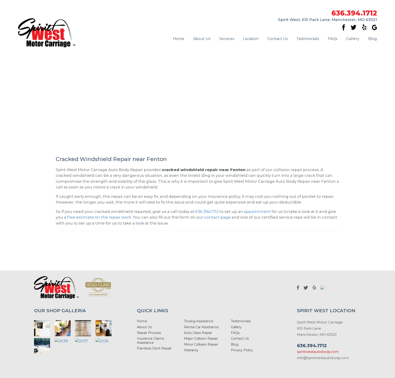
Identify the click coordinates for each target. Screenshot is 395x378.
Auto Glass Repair (198, 333)
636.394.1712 (354, 13)
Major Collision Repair (201, 338)
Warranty (191, 350)
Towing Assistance (198, 321)
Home (178, 39)
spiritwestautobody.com (318, 351)
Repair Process (149, 333)
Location (251, 39)
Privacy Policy (242, 350)
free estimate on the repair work (99, 217)
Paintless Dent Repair (154, 348)
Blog (372, 39)
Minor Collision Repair (201, 344)
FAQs (332, 39)
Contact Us (277, 39)
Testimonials (307, 39)
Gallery (352, 39)
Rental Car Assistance (201, 327)
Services (226, 39)
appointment (257, 211)
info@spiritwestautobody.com (323, 358)
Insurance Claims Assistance (150, 340)
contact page (217, 217)
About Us (201, 39)
